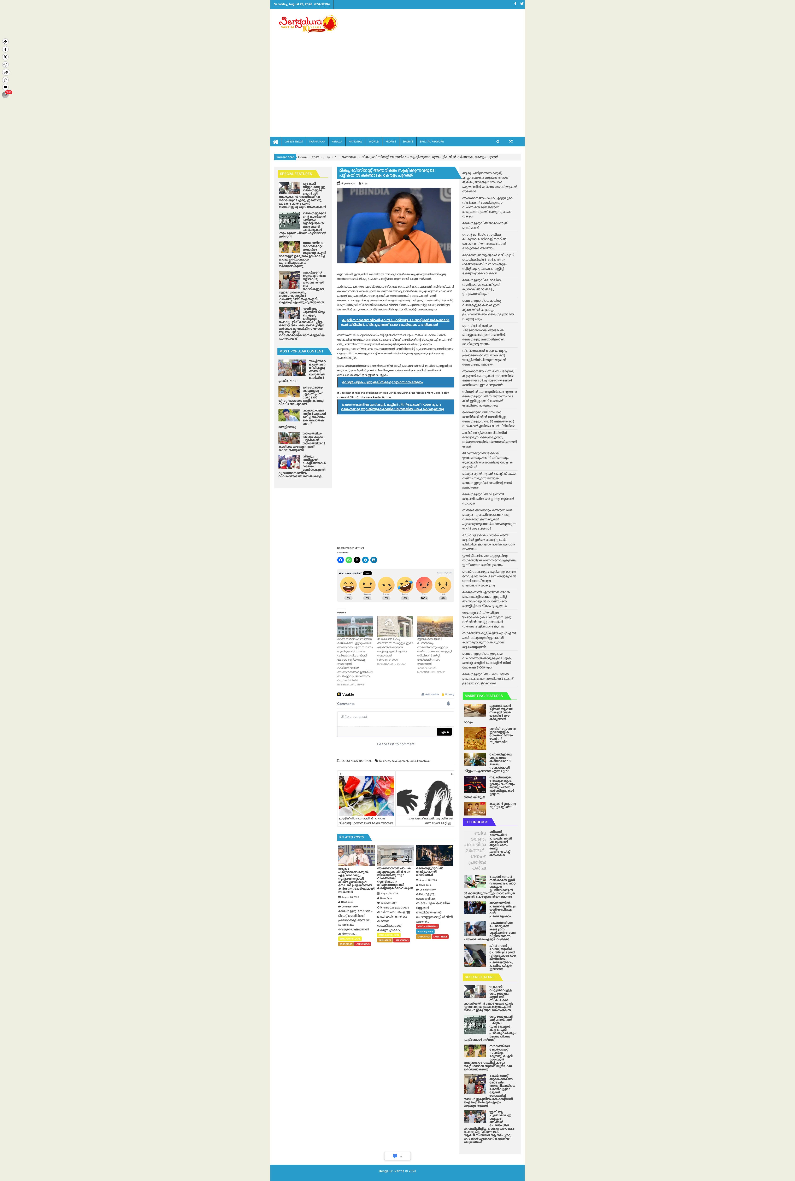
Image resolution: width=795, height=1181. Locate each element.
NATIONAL (356, 141)
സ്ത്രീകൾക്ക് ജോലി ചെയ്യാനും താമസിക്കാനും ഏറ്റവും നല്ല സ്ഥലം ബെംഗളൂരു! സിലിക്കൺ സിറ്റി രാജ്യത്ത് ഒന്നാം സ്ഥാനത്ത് (434, 651)
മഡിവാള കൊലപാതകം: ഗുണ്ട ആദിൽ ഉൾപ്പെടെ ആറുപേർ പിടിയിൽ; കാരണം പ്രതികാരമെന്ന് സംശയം (488, 542)
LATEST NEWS (293, 141)
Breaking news (425, 931)
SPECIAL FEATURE (432, 141)
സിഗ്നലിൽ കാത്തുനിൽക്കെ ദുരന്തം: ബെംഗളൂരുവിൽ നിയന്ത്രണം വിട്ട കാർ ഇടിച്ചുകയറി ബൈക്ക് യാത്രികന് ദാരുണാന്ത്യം (489, 398)
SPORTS (407, 141)
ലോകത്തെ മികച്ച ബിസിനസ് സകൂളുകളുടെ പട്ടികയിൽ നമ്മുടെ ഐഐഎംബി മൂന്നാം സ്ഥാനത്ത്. (395, 647)
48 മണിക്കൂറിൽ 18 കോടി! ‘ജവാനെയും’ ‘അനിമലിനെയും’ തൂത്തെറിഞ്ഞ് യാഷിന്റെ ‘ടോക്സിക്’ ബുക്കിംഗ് (487, 460)
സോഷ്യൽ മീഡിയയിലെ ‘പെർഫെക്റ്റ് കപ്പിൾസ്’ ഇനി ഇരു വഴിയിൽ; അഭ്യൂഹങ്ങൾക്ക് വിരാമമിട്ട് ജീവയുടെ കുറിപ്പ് (486, 619)
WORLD (374, 141)
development (399, 761)
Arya (364, 183)
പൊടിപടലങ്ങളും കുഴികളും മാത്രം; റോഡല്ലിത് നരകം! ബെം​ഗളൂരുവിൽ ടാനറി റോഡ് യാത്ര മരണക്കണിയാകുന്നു (489, 578)
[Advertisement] (436, 66)
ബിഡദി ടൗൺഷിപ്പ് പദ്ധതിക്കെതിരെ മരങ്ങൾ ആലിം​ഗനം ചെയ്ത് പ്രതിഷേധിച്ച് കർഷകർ (483, 850)
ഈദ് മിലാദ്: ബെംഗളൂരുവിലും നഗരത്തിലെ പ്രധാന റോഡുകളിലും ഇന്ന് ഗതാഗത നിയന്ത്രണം (489, 560)
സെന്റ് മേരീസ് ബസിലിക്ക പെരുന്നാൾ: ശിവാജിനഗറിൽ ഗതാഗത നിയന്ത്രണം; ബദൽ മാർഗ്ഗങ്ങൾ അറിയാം (484, 241)
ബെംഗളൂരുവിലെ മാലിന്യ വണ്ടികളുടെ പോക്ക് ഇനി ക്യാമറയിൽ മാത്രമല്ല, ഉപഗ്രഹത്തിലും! (481, 287)
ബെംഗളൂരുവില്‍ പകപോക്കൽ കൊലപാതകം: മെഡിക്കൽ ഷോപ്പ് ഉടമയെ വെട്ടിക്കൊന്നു (487, 679)
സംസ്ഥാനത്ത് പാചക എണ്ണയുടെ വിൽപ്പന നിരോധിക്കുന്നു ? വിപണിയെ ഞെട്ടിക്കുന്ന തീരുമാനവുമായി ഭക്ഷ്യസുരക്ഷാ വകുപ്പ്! (487, 207)
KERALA (337, 141)
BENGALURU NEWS (427, 926)
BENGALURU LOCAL (350, 939)
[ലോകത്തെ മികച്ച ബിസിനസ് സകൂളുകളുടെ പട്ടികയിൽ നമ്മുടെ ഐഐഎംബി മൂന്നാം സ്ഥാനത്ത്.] (395, 626)
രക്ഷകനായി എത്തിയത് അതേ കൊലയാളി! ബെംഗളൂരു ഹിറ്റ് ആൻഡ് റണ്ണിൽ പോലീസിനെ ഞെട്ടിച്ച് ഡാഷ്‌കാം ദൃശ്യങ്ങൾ (486, 599)
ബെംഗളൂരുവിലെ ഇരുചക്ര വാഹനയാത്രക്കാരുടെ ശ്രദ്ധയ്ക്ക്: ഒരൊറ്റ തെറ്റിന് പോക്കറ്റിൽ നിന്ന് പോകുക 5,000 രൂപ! (487, 660)
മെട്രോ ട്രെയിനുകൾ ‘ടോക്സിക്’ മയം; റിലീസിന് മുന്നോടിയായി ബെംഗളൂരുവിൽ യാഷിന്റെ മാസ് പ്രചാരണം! (489, 480)
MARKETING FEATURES (484, 696)
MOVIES (390, 141)
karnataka (423, 761)
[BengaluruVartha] (275, 141)
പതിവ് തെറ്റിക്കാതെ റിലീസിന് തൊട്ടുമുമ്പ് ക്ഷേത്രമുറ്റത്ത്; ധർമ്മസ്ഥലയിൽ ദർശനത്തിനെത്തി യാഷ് (489, 439)
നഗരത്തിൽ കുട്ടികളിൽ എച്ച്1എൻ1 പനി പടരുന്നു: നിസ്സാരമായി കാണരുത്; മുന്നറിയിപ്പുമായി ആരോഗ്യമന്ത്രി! (489, 640)
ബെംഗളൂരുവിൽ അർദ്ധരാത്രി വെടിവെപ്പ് (485, 225)
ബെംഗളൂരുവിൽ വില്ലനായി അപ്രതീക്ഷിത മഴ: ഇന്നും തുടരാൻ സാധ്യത (488, 499)
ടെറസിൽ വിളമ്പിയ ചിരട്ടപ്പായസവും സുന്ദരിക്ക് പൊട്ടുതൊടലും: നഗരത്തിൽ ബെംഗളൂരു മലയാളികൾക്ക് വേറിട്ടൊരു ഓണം (484, 334)
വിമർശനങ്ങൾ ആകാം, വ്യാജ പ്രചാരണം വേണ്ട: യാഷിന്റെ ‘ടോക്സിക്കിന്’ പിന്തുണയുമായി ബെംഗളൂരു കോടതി (484, 357)
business (384, 761)
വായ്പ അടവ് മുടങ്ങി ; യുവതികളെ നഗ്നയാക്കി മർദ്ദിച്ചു (430, 820)
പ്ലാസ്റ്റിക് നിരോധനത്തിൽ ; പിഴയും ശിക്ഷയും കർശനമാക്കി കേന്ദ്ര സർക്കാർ (366, 820)
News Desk (347, 902)
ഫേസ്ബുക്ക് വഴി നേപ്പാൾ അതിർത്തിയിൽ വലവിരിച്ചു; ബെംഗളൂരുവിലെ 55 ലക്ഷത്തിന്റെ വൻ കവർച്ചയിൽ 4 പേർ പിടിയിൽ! (488, 419)
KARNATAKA (317, 141)
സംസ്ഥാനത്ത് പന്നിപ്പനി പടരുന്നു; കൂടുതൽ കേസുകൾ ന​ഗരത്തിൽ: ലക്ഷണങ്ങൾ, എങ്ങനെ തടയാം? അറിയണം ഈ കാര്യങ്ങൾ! (488, 378)
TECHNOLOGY (476, 822)
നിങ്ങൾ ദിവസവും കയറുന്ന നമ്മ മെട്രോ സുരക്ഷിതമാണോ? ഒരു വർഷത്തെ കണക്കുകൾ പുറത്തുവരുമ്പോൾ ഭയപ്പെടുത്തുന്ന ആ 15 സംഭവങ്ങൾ (489, 519)
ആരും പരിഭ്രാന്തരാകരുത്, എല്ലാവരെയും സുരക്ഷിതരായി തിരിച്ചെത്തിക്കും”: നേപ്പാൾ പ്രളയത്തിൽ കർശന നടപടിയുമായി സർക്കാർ (490, 182)
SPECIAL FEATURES (296, 174)
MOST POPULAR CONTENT (301, 351)
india (413, 761)
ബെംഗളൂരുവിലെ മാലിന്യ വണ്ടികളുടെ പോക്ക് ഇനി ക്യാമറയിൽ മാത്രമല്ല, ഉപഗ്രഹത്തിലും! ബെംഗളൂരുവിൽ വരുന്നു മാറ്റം (488, 309)
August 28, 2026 (350, 897)
